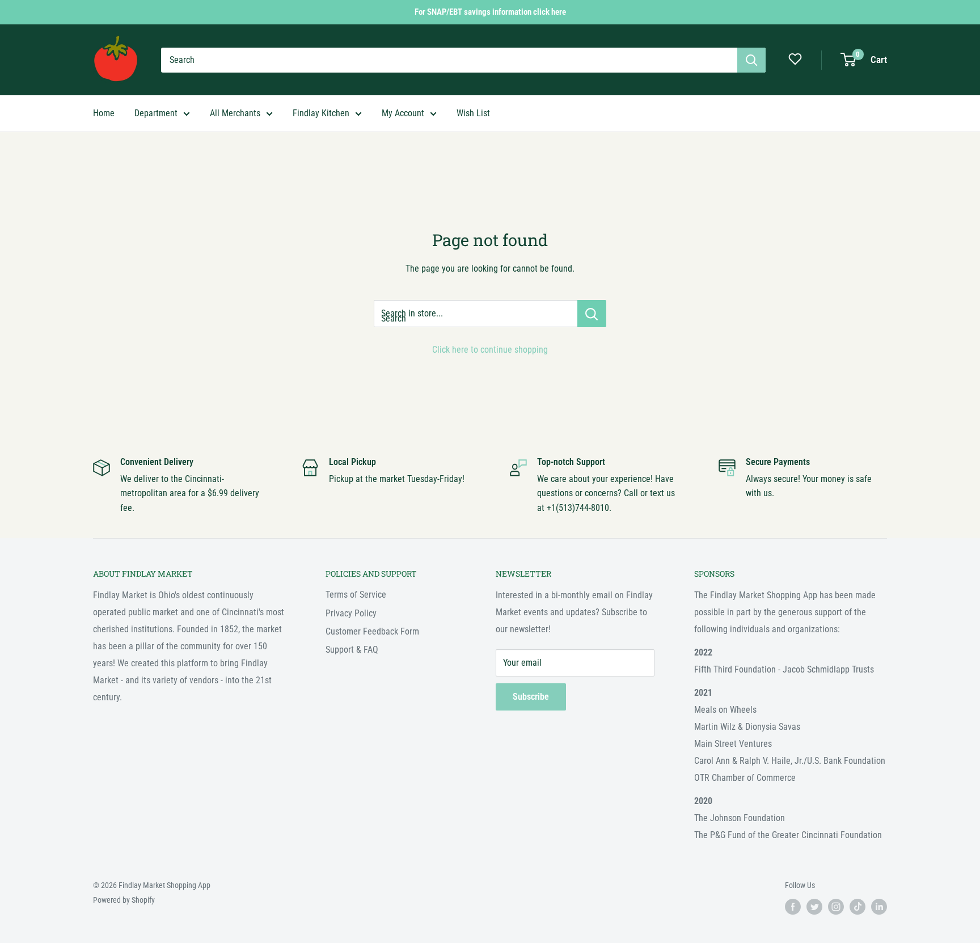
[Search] (751, 60)
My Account (403, 113)
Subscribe (531, 696)
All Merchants (235, 113)
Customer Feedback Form (372, 631)
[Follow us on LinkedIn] (879, 907)
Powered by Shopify (124, 899)
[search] (449, 60)
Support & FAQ (352, 649)
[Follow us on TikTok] (857, 907)
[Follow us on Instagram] (836, 907)
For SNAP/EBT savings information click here (490, 12)
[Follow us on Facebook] (793, 907)
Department (156, 113)
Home (104, 113)
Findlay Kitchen (321, 113)
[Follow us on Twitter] (814, 907)
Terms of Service (356, 594)
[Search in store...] (591, 313)
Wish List (473, 113)
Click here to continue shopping (490, 349)
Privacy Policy (351, 613)
